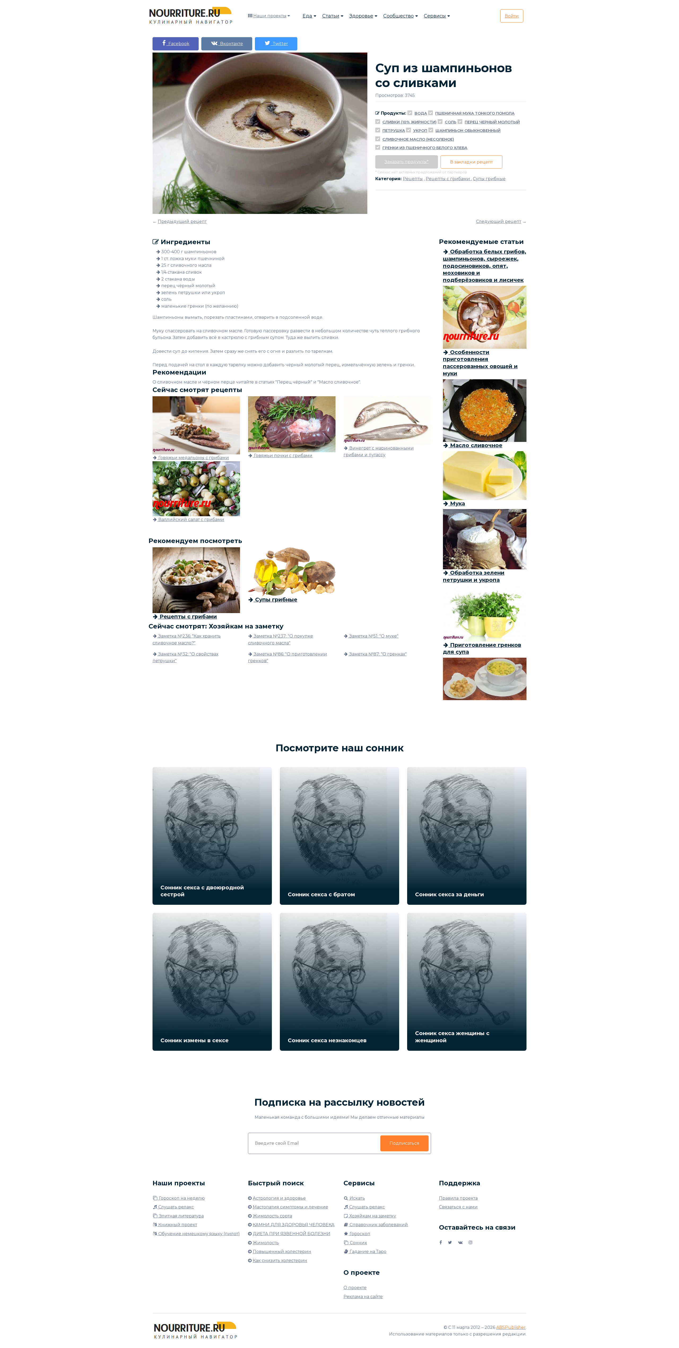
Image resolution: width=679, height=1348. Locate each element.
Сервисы (435, 16)
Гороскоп (359, 1233)
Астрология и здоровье (279, 1198)
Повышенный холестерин (282, 1251)
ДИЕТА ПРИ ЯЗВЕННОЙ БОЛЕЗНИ (291, 1233)
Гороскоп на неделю (181, 1198)
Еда (307, 16)
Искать (357, 1198)
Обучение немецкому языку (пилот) (198, 1233)
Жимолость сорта (272, 1215)
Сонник (358, 1242)
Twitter (279, 43)
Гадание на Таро (367, 1251)
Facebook (177, 43)
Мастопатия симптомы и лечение (290, 1206)
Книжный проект (177, 1224)
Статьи (330, 16)
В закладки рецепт (471, 162)
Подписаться (404, 1143)
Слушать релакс (175, 1206)
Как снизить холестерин (280, 1260)
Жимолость (266, 1242)
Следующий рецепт (498, 221)
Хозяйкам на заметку (372, 1215)
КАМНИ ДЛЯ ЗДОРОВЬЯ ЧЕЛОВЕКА (293, 1224)
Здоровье (361, 16)
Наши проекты (269, 15)
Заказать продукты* (407, 161)
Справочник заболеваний (378, 1224)
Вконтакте (230, 43)
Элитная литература (181, 1215)
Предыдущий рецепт (182, 221)
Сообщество (398, 16)
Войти (512, 16)
